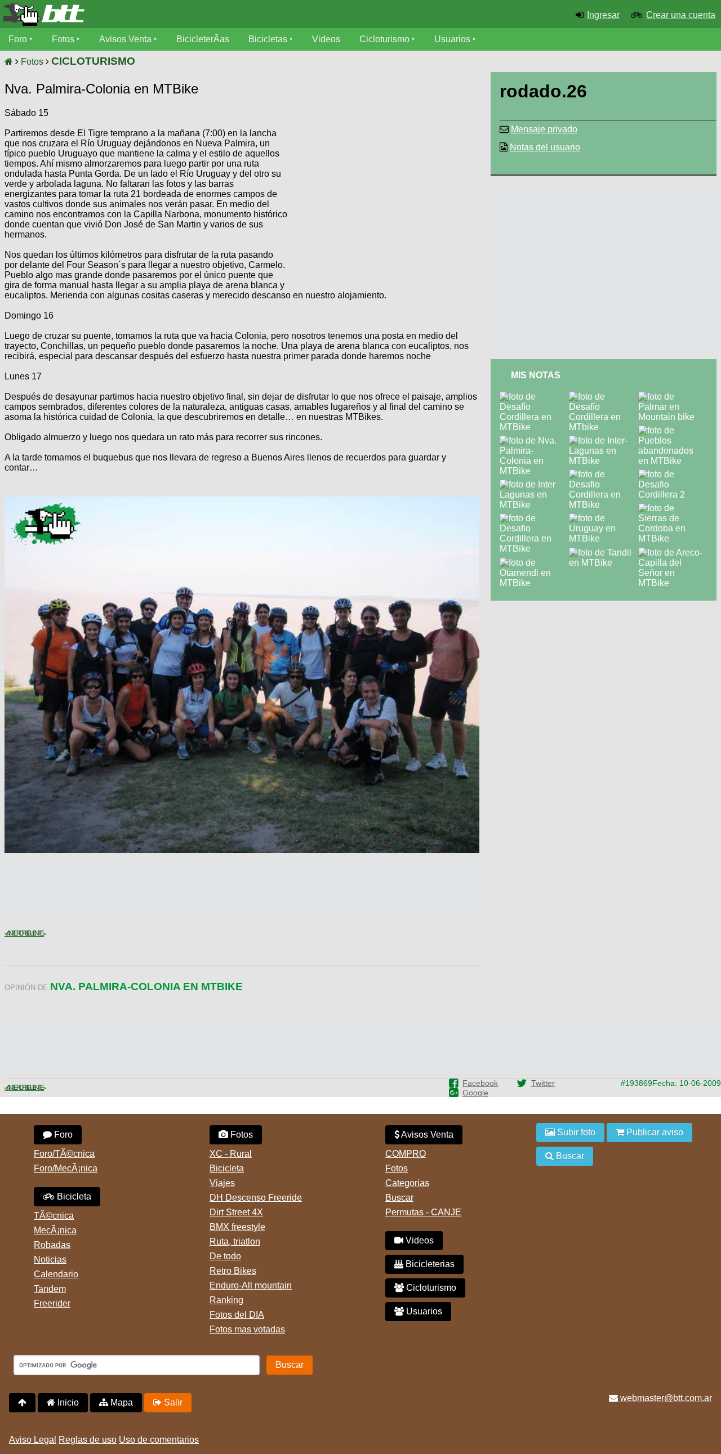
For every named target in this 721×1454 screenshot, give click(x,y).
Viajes (222, 1183)
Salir (172, 1402)
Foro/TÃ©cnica (64, 1153)
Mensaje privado (544, 129)
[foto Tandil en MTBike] (603, 552)
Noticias (50, 1259)
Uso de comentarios (159, 1439)
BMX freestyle (237, 1227)
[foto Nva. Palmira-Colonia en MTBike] (534, 440)
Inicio (67, 1402)
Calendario (56, 1274)
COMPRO (405, 1153)
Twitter (543, 1083)
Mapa (120, 1402)
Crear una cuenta (680, 15)
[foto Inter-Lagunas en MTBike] (603, 440)
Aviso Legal (32, 1439)
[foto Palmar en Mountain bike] (672, 396)
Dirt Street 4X (236, 1212)
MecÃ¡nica (55, 1230)
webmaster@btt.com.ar (665, 1398)
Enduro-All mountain (251, 1285)
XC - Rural (231, 1153)
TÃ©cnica (54, 1215)
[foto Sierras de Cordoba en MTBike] (672, 508)
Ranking (226, 1300)
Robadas (52, 1245)
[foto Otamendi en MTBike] (534, 562)
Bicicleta (73, 1196)
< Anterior (15, 933)
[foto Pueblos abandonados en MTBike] (672, 430)
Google (475, 1092)
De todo (225, 1256)
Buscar (399, 1197)
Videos (326, 39)
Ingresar (603, 15)
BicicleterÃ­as (202, 39)
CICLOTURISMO (93, 61)
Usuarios (452, 39)
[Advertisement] (383, 194)
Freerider (52, 1303)
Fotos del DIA (237, 1314)
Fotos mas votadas (247, 1329)
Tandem (50, 1289)
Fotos (63, 39)
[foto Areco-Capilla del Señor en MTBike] (672, 552)
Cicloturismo (384, 39)
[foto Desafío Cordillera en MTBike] (534, 396)
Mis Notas (535, 375)
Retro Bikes (233, 1271)
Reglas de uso (88, 1439)
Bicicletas (269, 39)
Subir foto (575, 1132)
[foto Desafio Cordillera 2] (672, 474)
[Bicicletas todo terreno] (120, 14)
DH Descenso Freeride (256, 1197)
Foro (17, 39)
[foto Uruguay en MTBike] (603, 518)
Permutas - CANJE (423, 1212)
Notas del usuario (545, 147)
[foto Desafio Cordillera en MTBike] (534, 518)
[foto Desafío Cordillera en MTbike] (603, 396)
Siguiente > (34, 933)
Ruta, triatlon (235, 1241)
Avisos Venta (125, 39)
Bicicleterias (429, 1264)
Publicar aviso (653, 1132)
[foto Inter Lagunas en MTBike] (534, 484)
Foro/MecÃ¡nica (65, 1168)
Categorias (407, 1183)
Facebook (480, 1083)
